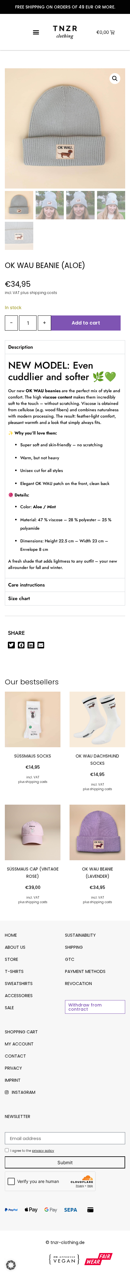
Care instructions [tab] (26, 584)
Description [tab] (20, 347)
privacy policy (43, 1150)
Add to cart (86, 322)
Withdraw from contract (85, 1007)
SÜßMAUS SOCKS (32, 756)
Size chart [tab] (19, 598)
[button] (36, 32)
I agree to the (32, 1150)
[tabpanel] (65, 466)
